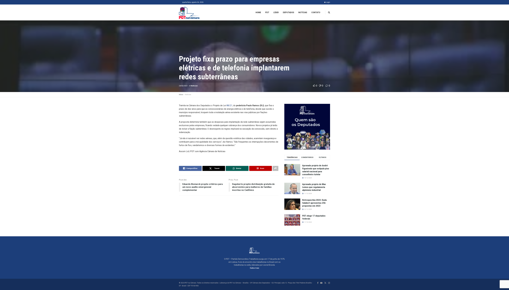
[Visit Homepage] (189, 12)
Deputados (288, 12)
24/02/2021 (183, 86)
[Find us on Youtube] (321, 282)
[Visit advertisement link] (307, 127)
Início (181, 94)
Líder (276, 12)
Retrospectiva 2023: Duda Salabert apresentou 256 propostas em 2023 (314, 203)
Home (258, 12)
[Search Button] (329, 12)
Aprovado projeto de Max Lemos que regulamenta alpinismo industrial (314, 187)
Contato (315, 12)
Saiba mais (254, 268)
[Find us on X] (325, 282)
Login (328, 2)
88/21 (229, 105)
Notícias (302, 12)
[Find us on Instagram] (329, 282)
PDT (267, 12)
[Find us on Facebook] (317, 282)
